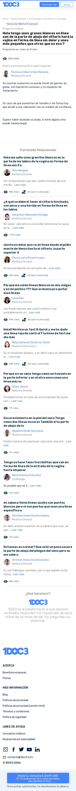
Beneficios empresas (14, 672)
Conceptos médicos (14, 733)
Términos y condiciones (16, 711)
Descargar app (49, 4)
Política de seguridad (14, 717)
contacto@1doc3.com (18, 757)
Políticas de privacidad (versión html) (24, 705)
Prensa (7, 678)
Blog (5, 694)
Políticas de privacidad (15, 700)
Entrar (67, 5)
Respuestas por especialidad (19, 739)
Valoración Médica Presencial (22, 23)
